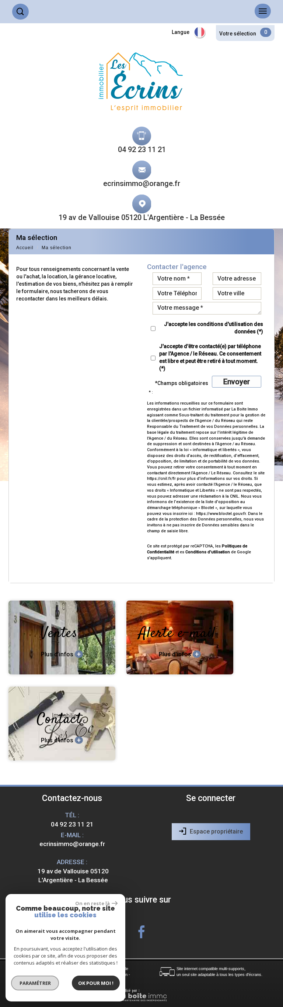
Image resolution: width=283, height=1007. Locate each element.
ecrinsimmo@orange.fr (141, 183)
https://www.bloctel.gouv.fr (221, 513)
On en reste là (92, 903)
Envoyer (236, 381)
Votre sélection (237, 34)
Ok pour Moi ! (95, 983)
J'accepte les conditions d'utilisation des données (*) (213, 327)
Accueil (25, 247)
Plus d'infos (61, 654)
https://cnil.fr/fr (161, 478)
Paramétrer (35, 983)
